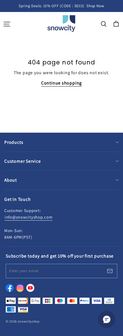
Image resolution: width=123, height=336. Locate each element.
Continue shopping (61, 83)
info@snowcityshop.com (28, 217)
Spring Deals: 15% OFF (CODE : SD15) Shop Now (61, 5)
